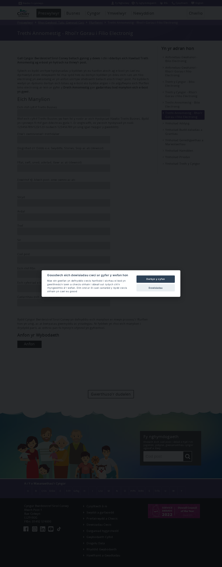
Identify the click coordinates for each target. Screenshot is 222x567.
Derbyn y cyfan (155, 279)
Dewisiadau (156, 287)
